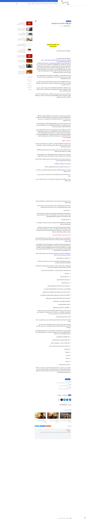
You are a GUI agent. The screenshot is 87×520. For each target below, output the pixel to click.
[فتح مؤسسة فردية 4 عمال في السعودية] (53, 415)
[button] (67, 400)
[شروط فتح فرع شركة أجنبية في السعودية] (40, 415)
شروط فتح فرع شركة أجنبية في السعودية (64, 388)
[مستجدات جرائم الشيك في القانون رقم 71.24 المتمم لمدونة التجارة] (29, 39)
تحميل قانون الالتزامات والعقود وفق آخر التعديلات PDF (21, 61)
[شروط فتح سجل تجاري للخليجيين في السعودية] (65, 415)
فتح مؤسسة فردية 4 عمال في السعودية (64, 385)
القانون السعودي (69, 21)
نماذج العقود (33, 3)
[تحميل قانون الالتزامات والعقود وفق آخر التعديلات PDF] (29, 61)
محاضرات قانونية (37, 3)
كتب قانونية (51, 3)
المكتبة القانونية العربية (66, 25)
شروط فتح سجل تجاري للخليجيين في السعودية (63, 382)
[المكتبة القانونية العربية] (65, 2)
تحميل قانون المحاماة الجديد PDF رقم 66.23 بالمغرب (22, 34)
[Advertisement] (43, 13)
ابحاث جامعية (42, 3)
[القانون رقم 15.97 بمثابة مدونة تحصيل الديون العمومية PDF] (29, 56)
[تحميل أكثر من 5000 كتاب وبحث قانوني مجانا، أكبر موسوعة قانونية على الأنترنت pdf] (29, 50)
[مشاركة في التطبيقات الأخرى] (59, 400)
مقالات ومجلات (59, 395)
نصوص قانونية (30, 87)
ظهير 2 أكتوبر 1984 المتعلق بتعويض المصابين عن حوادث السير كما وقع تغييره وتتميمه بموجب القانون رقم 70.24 (22, 72)
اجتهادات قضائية (47, 3)
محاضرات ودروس (29, 83)
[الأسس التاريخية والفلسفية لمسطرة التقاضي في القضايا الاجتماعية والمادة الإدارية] (29, 66)
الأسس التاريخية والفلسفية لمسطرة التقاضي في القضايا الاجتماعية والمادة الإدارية (22, 67)
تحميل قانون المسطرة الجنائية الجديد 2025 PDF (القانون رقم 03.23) (21, 45)
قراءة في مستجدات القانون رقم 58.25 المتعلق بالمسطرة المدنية (21, 29)
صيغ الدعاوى (29, 3)
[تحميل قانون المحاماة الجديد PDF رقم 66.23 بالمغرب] (29, 34)
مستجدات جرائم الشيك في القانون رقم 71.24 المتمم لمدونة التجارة (21, 40)
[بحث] (16, 3)
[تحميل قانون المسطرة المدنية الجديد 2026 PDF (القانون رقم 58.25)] (29, 23)
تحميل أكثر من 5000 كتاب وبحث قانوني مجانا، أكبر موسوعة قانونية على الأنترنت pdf (21, 51)
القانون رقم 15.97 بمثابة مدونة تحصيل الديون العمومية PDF (21, 56)
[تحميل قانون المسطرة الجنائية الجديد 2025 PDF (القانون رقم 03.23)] (29, 45)
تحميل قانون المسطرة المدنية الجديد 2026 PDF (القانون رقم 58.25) (21, 24)
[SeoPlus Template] (70, 518)
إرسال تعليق (68, 430)
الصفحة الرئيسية (55, 3)
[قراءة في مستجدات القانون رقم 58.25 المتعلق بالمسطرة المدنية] (29, 29)
